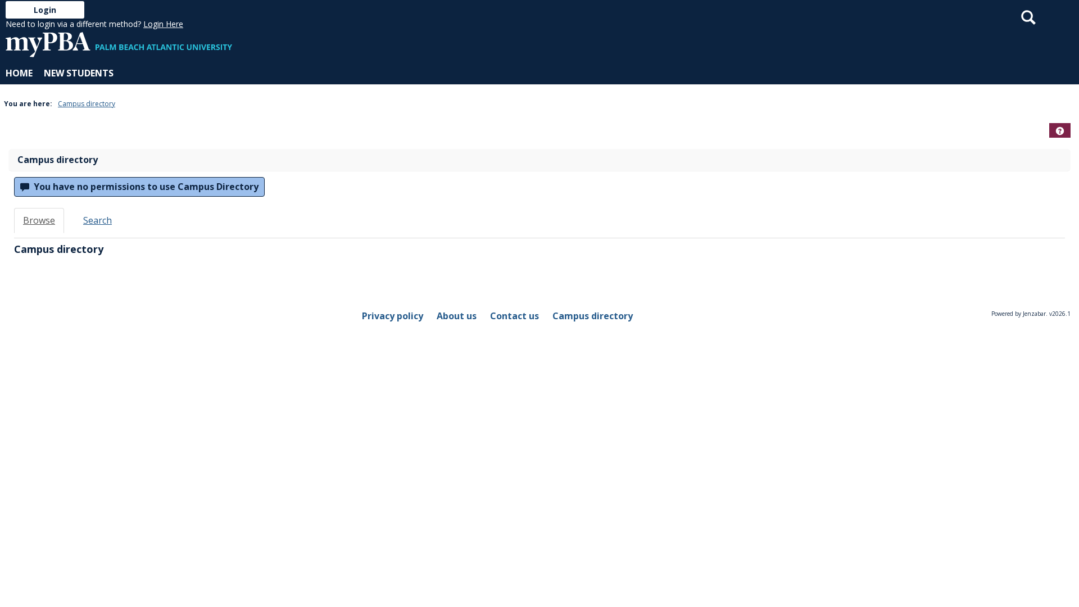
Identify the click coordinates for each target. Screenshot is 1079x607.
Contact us (514, 316)
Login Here (163, 24)
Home (19, 73)
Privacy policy (392, 316)
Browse (39, 220)
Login (45, 9)
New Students (79, 73)
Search (97, 220)
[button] (1060, 131)
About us (457, 316)
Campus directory (86, 103)
